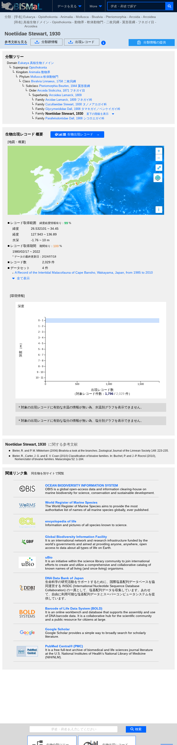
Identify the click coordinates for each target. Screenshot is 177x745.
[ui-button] (169, 6)
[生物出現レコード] (107, 737)
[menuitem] (68, 6)
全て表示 (23, 278)
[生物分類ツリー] (52, 737)
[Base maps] (157, 177)
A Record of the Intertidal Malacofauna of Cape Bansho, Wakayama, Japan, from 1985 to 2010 (84, 272)
